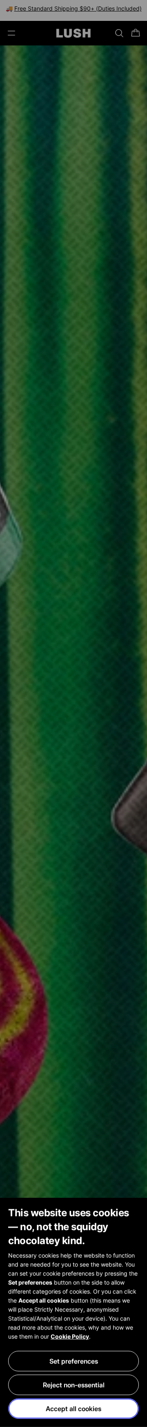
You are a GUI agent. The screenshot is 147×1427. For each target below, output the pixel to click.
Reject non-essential (74, 1385)
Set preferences (73, 1361)
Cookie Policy (70, 1336)
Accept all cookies (73, 1408)
